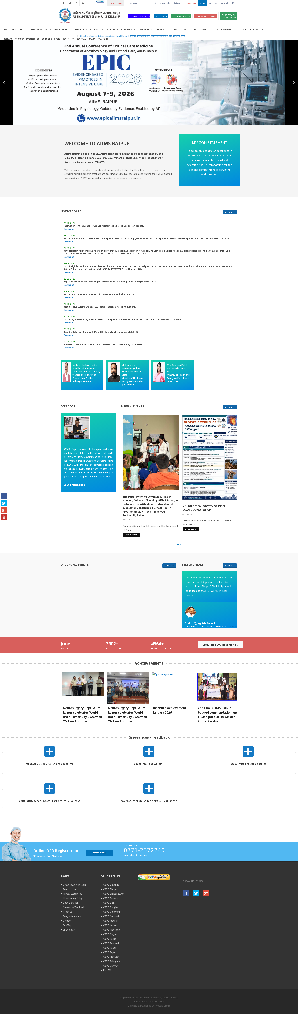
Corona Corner (115, 3)
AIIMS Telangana (111, 961)
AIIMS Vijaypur (110, 965)
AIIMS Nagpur (110, 934)
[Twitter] (70, 3)
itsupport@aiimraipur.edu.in (149, 767)
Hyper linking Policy (72, 898)
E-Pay (202, 3)
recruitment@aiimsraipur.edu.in (248, 767)
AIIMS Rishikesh (111, 956)
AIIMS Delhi (109, 902)
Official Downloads (161, 3)
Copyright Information (74, 884)
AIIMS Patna (109, 938)
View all (230, 212)
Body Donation (71, 902)
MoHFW (107, 970)
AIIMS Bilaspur (110, 898)
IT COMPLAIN (190, 3)
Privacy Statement (72, 893)
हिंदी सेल (177, 3)
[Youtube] (83, 3)
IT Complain (69, 929)
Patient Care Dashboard (139, 16)
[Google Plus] (76, 3)
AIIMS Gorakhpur (111, 911)
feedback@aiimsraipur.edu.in (49, 767)
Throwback (228, 16)
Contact (67, 920)
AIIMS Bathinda (111, 884)
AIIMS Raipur (109, 947)
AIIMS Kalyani (110, 925)
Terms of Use (70, 889)
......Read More (104, 476)
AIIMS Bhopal (110, 889)
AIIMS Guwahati (111, 916)
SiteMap (67, 925)
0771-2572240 (144, 850)
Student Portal (160, 16)
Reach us (67, 911)
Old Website (131, 3)
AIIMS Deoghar (111, 907)
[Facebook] (64, 3)
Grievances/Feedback (73, 907)
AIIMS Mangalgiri (111, 929)
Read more (131, 535)
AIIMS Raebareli (111, 943)
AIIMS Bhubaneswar (113, 893)
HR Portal (145, 3)
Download (69, 228)
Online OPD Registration (205, 16)
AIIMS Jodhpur (110, 920)
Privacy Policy (157, 1001)
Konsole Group (162, 1005)
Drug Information (72, 916)
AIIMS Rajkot (110, 952)
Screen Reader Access (181, 16)
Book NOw (99, 852)
